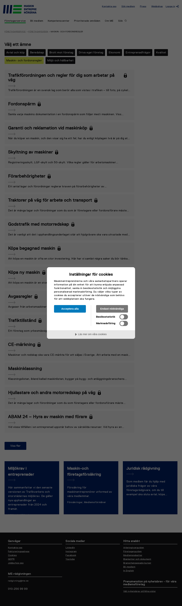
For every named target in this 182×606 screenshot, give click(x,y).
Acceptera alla (70, 308)
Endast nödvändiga (112, 308)
